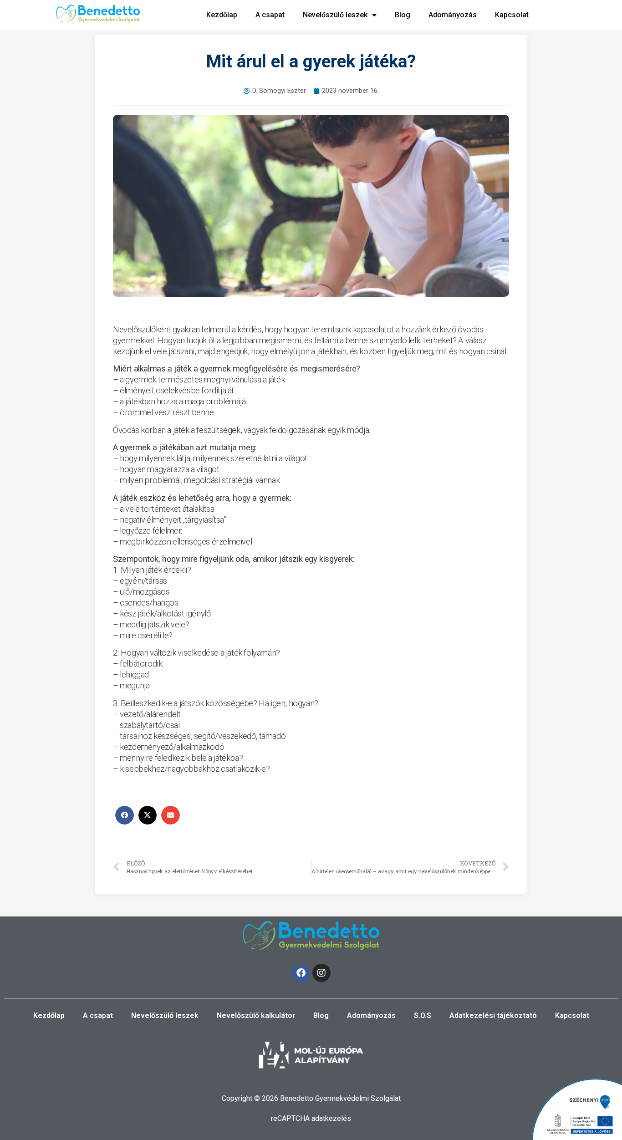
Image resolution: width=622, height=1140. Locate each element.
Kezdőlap (221, 14)
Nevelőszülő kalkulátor (256, 1015)
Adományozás (452, 14)
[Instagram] (321, 973)
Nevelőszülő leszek (335, 14)
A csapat (270, 14)
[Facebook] (301, 973)
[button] (124, 815)
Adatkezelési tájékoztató (493, 1015)
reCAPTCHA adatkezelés (311, 1118)
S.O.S (422, 1015)
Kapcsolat (512, 14)
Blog (402, 14)
